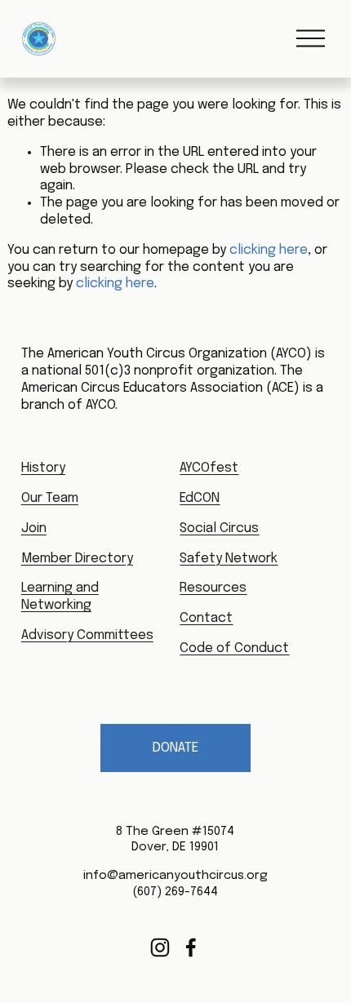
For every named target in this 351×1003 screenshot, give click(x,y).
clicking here (268, 250)
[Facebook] (191, 947)
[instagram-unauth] (160, 947)
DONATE (175, 748)
